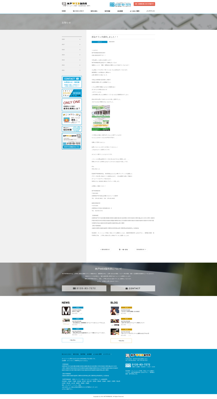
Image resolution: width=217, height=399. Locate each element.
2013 (63, 60)
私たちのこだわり (66, 354)
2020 (63, 39)
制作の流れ (76, 354)
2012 (63, 65)
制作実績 (83, 354)
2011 (63, 70)
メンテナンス (106, 354)
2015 (63, 49)
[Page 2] (105, 249)
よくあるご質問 (97, 354)
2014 (63, 54)
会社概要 (89, 354)
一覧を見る (72, 340)
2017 (63, 44)
